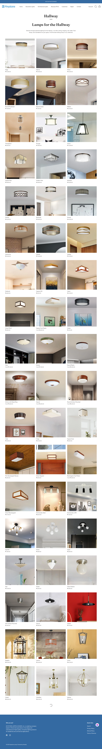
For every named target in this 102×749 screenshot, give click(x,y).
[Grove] (82, 127)
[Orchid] (20, 201)
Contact (79, 6)
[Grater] (82, 312)
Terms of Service (91, 733)
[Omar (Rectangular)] (20, 496)
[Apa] (20, 570)
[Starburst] (20, 275)
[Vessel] (20, 681)
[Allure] (82, 53)
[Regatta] (20, 644)
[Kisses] (51, 570)
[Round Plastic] (82, 349)
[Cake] (20, 422)
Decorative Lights (30, 6)
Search (89, 726)
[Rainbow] (82, 164)
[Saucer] (51, 385)
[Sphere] (82, 681)
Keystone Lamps (13, 744)
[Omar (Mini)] (20, 312)
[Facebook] (6, 735)
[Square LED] (51, 275)
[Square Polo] (20, 164)
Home (21, 6)
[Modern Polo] (51, 164)
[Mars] (20, 349)
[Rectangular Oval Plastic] (82, 459)
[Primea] (82, 201)
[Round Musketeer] (20, 90)
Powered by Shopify (22, 744)
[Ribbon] (82, 90)
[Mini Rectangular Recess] (20, 459)
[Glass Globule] (82, 570)
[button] (97, 725)
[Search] (95, 6)
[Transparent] (20, 127)
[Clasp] (51, 422)
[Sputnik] (20, 533)
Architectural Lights (43, 6)
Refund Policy (90, 731)
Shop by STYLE (55, 6)
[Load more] (51, 705)
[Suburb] (51, 238)
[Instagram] (10, 735)
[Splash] (82, 607)
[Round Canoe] (51, 90)
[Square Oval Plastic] (51, 312)
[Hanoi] (82, 275)
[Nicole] (51, 349)
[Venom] (51, 644)
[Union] (82, 644)
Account (91, 6)
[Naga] (20, 53)
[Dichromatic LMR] (82, 496)
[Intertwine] (20, 238)
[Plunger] (51, 127)
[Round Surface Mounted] (82, 385)
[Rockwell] (51, 201)
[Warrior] (51, 53)
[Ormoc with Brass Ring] (20, 385)
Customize (64, 6)
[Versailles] (51, 681)
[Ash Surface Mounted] (20, 607)
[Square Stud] (82, 422)
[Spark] (82, 533)
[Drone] (51, 533)
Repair (72, 6)
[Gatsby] (82, 238)
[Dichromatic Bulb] (51, 496)
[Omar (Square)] (51, 459)
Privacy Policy (90, 728)
